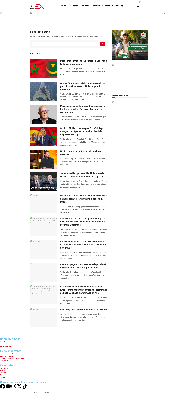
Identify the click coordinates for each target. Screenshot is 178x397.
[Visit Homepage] (38, 6)
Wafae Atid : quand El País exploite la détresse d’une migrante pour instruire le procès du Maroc (83, 198)
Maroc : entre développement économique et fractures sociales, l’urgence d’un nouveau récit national (82, 109)
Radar (107, 6)
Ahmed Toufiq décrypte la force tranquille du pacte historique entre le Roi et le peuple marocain (82, 86)
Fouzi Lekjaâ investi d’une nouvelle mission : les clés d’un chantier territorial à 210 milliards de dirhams (83, 244)
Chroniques (73, 6)
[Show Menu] (138, 6)
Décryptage (98, 6)
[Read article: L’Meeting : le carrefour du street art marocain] (43, 317)
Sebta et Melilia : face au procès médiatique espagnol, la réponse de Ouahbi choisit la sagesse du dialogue (82, 131)
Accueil (63, 6)
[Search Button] (122, 6)
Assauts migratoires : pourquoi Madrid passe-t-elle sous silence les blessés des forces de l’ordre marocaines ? (83, 221)
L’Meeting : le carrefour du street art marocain (83, 309)
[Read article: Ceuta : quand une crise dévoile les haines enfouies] (43, 159)
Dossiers (116, 6)
